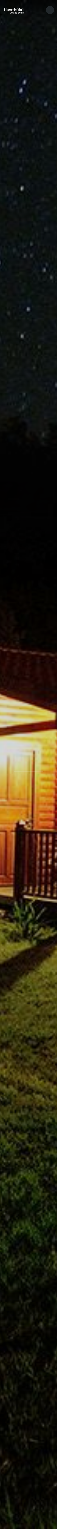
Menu (50, 10)
